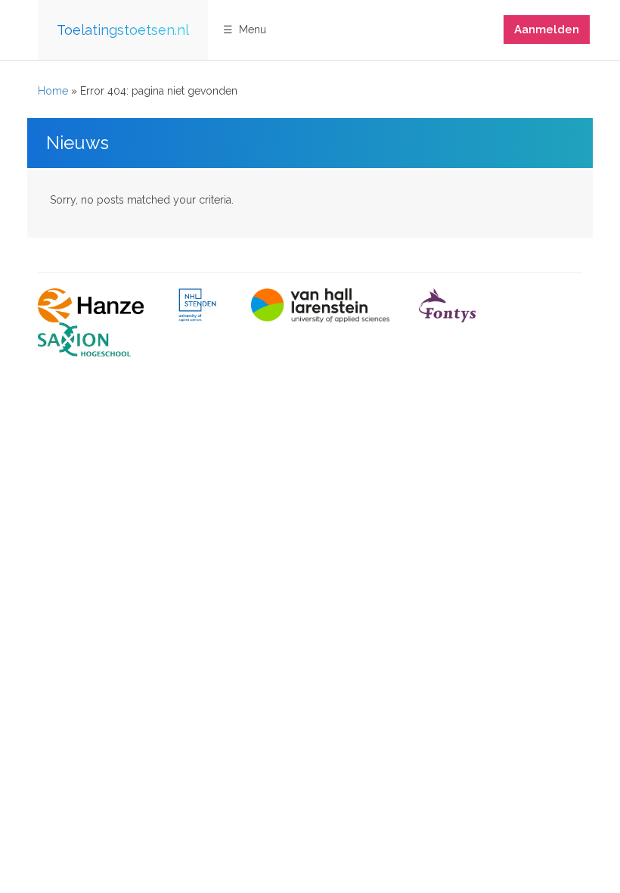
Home (53, 91)
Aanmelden (546, 29)
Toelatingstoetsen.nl (123, 30)
